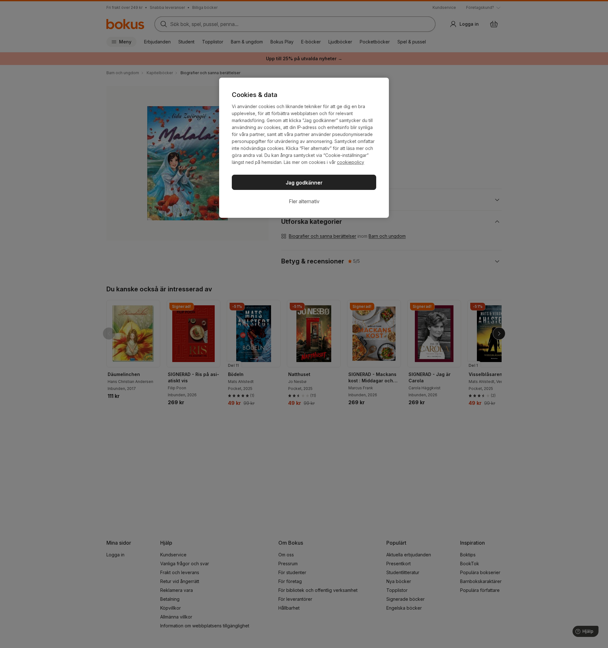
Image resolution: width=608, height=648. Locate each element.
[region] (304, 148)
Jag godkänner (304, 182)
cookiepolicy (350, 162)
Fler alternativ (304, 201)
